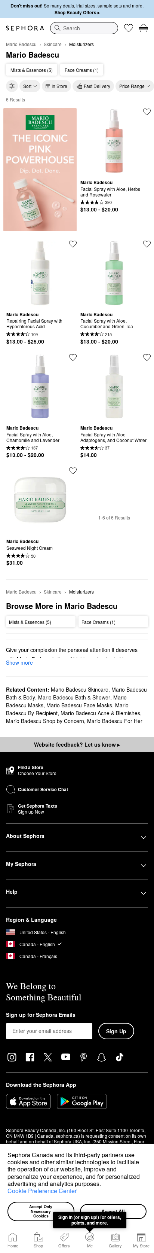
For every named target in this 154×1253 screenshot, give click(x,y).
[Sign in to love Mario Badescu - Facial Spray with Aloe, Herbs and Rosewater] (147, 112)
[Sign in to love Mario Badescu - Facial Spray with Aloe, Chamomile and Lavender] (73, 357)
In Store (59, 86)
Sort (27, 86)
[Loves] (128, 28)
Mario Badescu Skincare (79, 689)
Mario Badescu (21, 44)
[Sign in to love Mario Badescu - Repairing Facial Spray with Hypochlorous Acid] (73, 244)
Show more (19, 662)
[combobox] (84, 28)
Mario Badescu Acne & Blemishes (100, 713)
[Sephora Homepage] (25, 28)
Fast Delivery (97, 86)
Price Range (132, 86)
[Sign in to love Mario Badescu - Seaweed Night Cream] (73, 471)
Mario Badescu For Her (114, 721)
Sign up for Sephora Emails (41, 1015)
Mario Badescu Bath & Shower (74, 697)
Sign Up (116, 1031)
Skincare (53, 44)
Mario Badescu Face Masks (79, 705)
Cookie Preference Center (42, 1190)
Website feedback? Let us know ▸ (77, 744)
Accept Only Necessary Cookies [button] (41, 1211)
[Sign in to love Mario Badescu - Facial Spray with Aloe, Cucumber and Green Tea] (147, 244)
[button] (103, 1184)
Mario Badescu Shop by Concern (45, 721)
